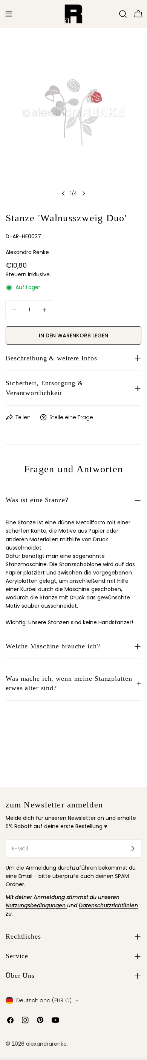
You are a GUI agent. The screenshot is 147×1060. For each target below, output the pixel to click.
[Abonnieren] (133, 848)
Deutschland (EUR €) (44, 1000)
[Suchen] (122, 13)
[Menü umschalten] (8, 13)
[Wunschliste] (112, 13)
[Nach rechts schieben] (84, 193)
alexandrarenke (46, 1044)
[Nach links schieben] (63, 193)
